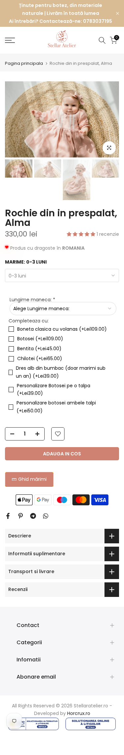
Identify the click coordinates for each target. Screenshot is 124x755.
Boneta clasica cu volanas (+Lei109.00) (62, 329)
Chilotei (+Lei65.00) (39, 358)
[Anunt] (60, 13)
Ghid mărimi (32, 479)
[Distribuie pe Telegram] (33, 516)
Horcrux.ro (78, 713)
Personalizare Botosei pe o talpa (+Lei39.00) (53, 389)
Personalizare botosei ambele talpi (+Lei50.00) (56, 406)
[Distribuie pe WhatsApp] (46, 516)
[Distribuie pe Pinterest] (20, 516)
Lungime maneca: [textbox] (32, 299)
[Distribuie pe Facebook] (8, 516)
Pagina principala (24, 63)
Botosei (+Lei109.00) (40, 338)
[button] (82, 234)
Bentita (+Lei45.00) (39, 348)
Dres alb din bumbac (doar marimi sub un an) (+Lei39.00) (60, 372)
